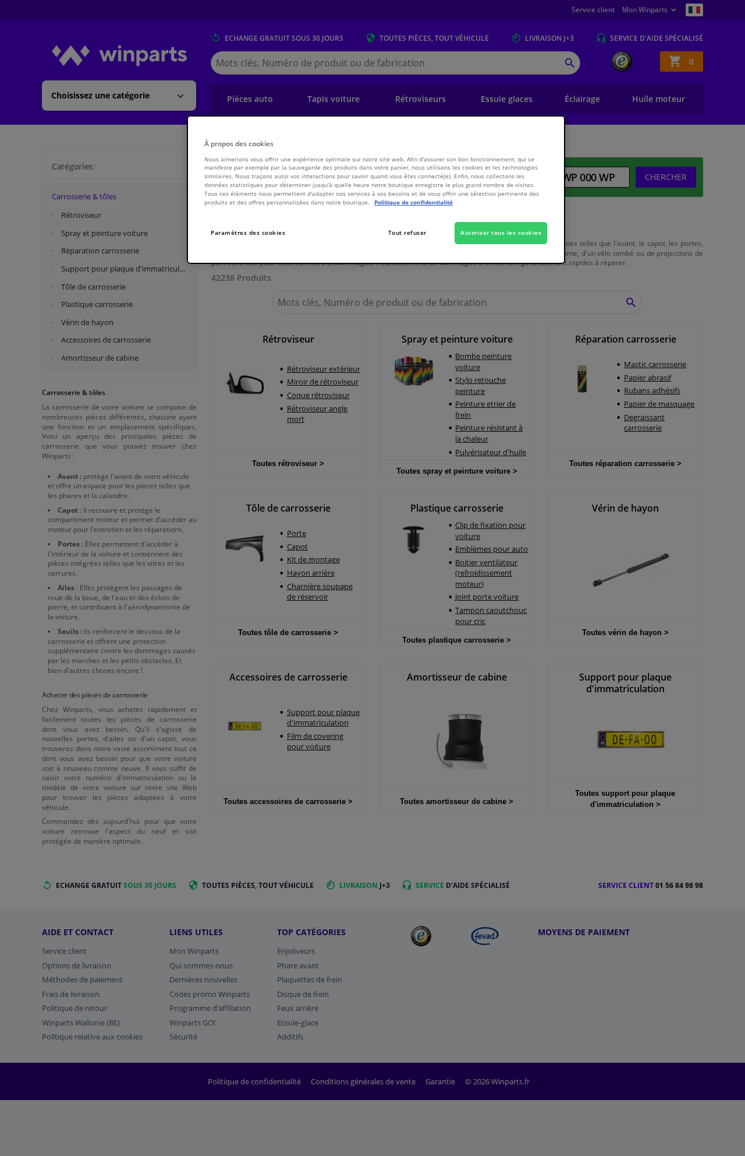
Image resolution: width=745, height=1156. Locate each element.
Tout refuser (407, 232)
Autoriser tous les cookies (500, 232)
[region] (376, 189)
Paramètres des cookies (248, 232)
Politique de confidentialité (413, 202)
